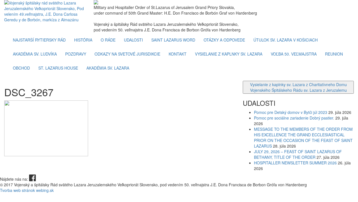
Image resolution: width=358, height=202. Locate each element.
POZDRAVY (75, 54)
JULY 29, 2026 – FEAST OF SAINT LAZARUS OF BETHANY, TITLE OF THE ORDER (298, 154)
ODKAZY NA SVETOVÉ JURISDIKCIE (127, 54)
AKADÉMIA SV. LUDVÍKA (35, 54)
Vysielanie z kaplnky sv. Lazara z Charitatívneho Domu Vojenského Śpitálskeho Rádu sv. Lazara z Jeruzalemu (298, 87)
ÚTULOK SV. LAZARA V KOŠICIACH (285, 40)
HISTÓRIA (83, 40)
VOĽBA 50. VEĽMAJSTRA (294, 54)
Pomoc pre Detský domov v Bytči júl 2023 (290, 112)
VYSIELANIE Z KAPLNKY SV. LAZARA (228, 54)
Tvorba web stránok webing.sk (27, 190)
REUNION (334, 54)
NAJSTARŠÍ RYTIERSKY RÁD (39, 40)
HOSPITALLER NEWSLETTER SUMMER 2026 (295, 163)
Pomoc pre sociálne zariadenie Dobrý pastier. (294, 118)
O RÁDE (108, 40)
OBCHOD (21, 68)
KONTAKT (178, 54)
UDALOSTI (133, 40)
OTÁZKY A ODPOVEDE (224, 40)
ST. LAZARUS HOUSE (58, 68)
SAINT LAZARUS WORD (173, 40)
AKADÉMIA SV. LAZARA (107, 68)
